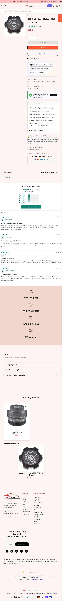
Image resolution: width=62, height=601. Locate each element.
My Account (37, 497)
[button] (31, 26)
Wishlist (25, 507)
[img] (5, 217)
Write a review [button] (31, 207)
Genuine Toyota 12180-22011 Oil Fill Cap (31, 474)
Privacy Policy (38, 502)
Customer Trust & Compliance (37, 522)
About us (25, 499)
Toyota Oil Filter (17, 433)
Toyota (17, 430)
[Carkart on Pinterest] (16, 551)
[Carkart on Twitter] (11, 551)
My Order (37, 500)
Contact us (26, 514)
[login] (53, 6)
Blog (24, 504)
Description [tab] (8, 172)
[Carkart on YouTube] (26, 551)
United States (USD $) (31, 590)
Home (5, 11)
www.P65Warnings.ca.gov (36, 579)
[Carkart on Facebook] (7, 551)
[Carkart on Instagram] (21, 551)
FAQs (24, 501)
